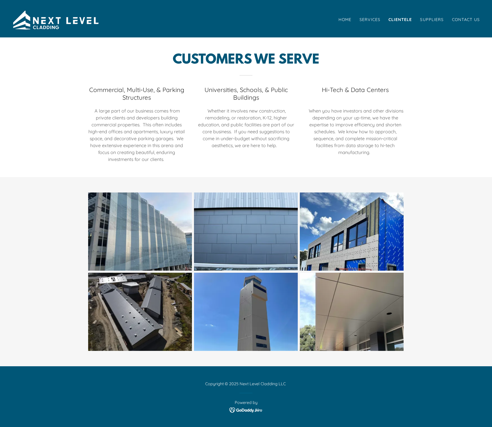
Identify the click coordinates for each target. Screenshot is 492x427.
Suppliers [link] (432, 19)
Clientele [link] (400, 19)
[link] (58, 18)
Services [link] (370, 19)
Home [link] (345, 19)
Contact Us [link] (466, 19)
